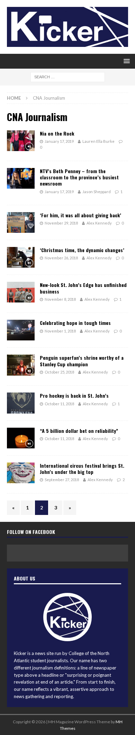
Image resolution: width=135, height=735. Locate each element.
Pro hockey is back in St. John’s (74, 395)
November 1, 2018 (60, 331)
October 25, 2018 (59, 372)
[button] (125, 61)
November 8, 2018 (60, 299)
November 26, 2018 (61, 258)
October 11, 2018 (59, 403)
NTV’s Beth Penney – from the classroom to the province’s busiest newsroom (79, 177)
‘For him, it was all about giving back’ (80, 215)
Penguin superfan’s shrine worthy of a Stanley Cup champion (82, 360)
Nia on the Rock (57, 133)
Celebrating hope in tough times (75, 322)
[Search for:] (67, 77)
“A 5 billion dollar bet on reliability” (79, 430)
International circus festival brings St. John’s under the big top (82, 468)
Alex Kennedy (99, 223)
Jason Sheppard (96, 191)
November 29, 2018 (61, 223)
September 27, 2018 (62, 479)
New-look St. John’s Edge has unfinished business (83, 288)
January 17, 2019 (59, 141)
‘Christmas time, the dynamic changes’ (82, 250)
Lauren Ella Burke (98, 141)
